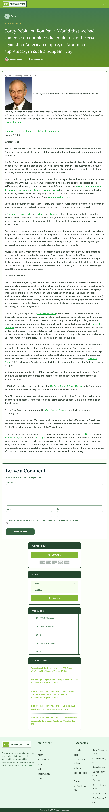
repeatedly (25, 214)
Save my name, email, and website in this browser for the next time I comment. (44, 520)
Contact (41, 778)
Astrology (78, 768)
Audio (40, 764)
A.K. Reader (43, 759)
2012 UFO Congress (45, 643)
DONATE (56, 555)
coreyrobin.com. (13, 122)
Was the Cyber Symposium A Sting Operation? (52, 679)
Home (40, 750)
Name (9, 509)
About (40, 755)
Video (40, 769)
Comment (11, 482)
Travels (77, 781)
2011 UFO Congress (45, 626)
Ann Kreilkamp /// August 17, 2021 (53, 671)
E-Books (77, 750)
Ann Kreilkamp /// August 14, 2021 (52, 709)
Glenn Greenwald (46, 313)
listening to (40, 437)
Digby (88, 434)
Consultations (98, 767)
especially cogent (14, 437)
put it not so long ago (58, 197)
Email (60, 509)
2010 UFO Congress (45, 618)
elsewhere (54, 214)
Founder (96, 780)
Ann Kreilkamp (16, 59)
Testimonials (44, 774)
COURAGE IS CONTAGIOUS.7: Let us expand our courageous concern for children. (52, 692)
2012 (38, 635)
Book (76, 755)
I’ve (9, 214)
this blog (39, 214)
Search (56, 598)
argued (15, 214)
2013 (38, 652)
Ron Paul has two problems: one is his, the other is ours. (33, 131)
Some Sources (99, 793)
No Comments (37, 59)
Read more (27, 765)
